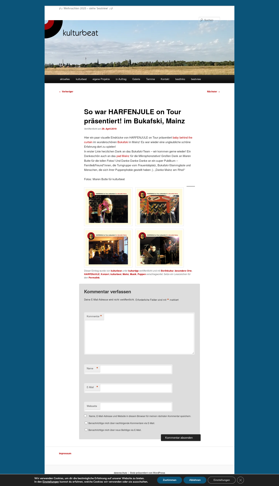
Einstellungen (51, 482)
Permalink (94, 277)
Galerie (136, 79)
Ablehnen (195, 480)
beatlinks (180, 79)
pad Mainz (123, 156)
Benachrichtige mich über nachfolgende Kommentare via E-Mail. (121, 423)
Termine (150, 79)
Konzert (105, 274)
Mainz (126, 274)
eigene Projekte (101, 79)
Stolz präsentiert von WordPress (147, 472)
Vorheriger (66, 91)
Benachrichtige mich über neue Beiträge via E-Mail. (114, 429)
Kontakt (165, 79)
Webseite (92, 406)
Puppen (142, 274)
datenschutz (120, 472)
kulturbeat (81, 79)
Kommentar (94, 316)
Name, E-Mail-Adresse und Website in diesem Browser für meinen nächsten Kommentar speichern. (140, 416)
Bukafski (122, 142)
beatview (196, 79)
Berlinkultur (167, 270)
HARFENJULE (92, 274)
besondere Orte (183, 270)
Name (92, 368)
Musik (133, 274)
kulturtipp (133, 270)
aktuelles (65, 79)
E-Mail (92, 387)
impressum (65, 453)
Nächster (213, 91)
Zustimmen (169, 480)
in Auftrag (121, 79)
